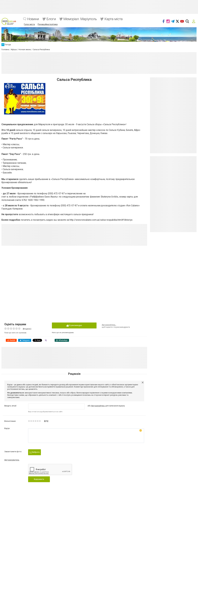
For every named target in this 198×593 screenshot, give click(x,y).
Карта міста (113, 19)
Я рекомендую (75, 325)
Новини (33, 19)
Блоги (51, 19)
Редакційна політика (48, 24)
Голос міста (29, 24)
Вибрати (36, 452)
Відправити (39, 479)
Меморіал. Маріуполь (80, 19)
